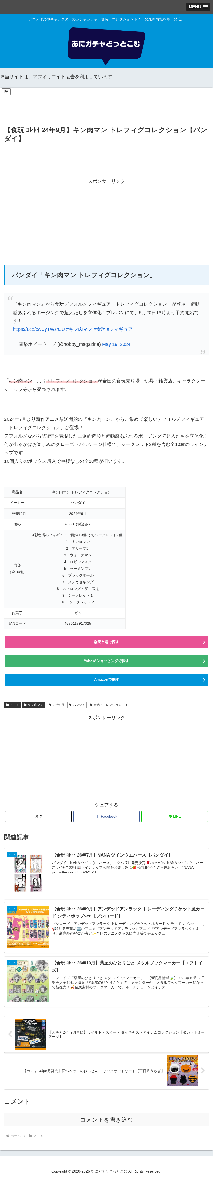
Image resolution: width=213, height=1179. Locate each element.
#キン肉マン (79, 329)
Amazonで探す (106, 679)
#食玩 (99, 329)
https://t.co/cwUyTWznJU (39, 329)
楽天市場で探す (106, 642)
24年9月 (58, 705)
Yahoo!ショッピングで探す (106, 661)
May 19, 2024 (116, 344)
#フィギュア (120, 329)
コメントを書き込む (106, 1120)
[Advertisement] (106, 107)
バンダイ (79, 705)
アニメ (14, 705)
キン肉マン (35, 705)
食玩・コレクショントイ (111, 705)
